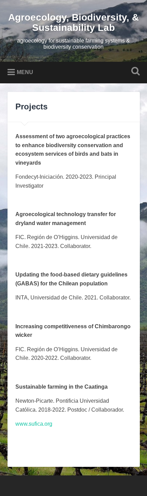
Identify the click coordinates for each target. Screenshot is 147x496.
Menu (25, 72)
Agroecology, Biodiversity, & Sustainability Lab (73, 22)
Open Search (134, 72)
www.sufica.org (33, 424)
